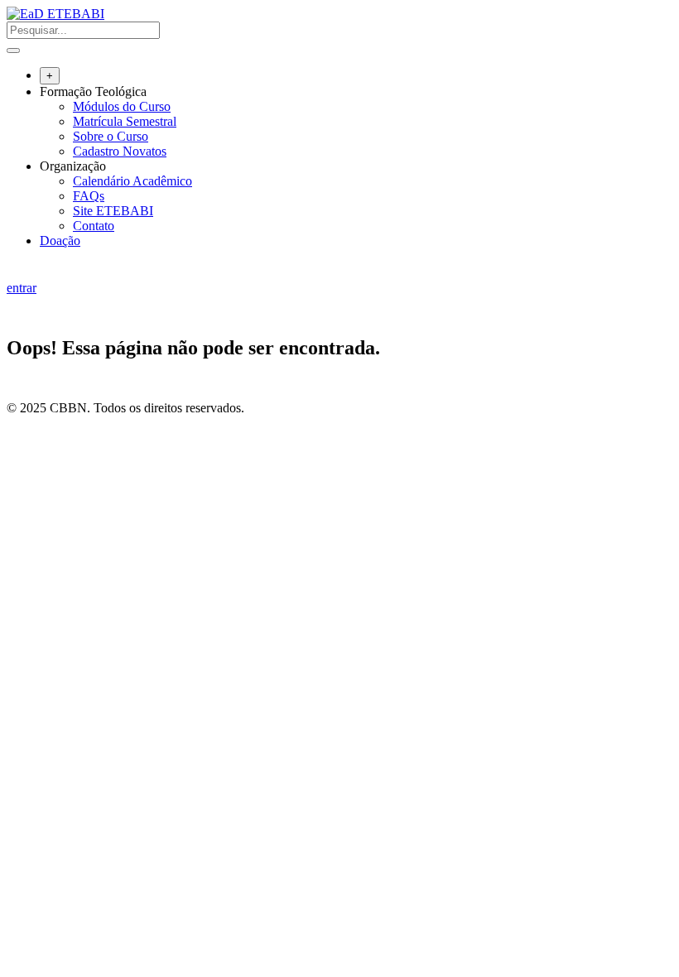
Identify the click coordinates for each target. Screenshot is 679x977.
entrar (21, 288)
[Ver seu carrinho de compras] (15, 273)
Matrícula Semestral (124, 121)
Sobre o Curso (110, 136)
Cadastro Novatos (119, 151)
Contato (93, 226)
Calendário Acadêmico (132, 181)
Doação (60, 240)
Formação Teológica (93, 91)
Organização (73, 166)
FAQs (88, 196)
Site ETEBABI (113, 211)
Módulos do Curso (122, 106)
